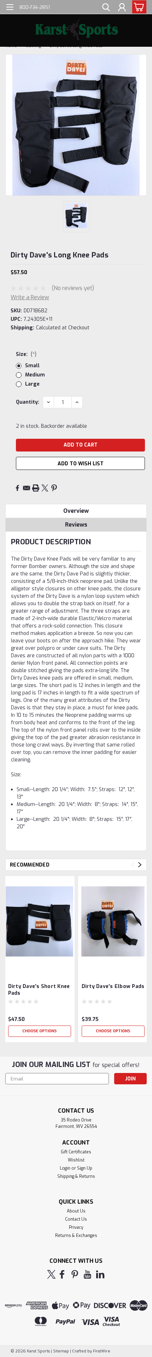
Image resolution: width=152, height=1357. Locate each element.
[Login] (122, 8)
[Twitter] (44, 488)
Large (32, 384)
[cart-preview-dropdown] (138, 6)
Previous (132, 865)
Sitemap (61, 1351)
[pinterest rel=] (74, 1274)
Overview (76, 511)
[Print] (35, 488)
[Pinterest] (54, 488)
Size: (26, 354)
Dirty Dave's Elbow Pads (113, 986)
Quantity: (27, 402)
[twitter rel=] (51, 1274)
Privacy (76, 1227)
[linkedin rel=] (100, 1274)
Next (139, 865)
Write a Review (30, 297)
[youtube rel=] (87, 1274)
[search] (106, 8)
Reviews (76, 524)
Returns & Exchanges (76, 1235)
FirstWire (101, 1351)
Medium (35, 374)
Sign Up (84, 1168)
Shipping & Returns (76, 1176)
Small (32, 365)
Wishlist (76, 1160)
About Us (76, 1211)
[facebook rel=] (62, 1274)
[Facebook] (17, 488)
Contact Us (76, 1219)
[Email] (26, 488)
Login (65, 1168)
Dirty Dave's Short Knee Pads (39, 990)
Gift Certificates (76, 1152)
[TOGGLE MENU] (9, 8)
